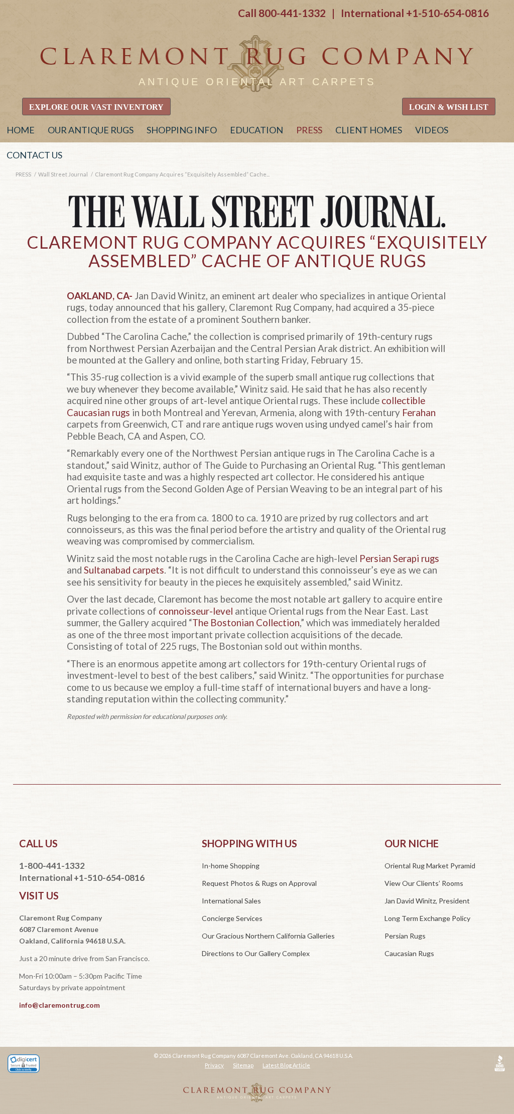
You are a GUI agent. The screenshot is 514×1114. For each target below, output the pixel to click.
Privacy (214, 1065)
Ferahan (419, 412)
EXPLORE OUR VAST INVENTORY (96, 107)
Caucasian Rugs (409, 953)
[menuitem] (20, 129)
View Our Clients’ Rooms (423, 883)
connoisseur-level (196, 611)
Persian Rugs (405, 936)
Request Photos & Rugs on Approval (259, 883)
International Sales (231, 900)
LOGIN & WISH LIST (448, 107)
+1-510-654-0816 (447, 13)
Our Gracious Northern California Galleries (268, 936)
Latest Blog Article (286, 1065)
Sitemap (243, 1065)
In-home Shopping (231, 865)
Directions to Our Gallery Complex (256, 953)
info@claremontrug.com (59, 1005)
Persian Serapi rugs (399, 558)
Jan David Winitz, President (427, 900)
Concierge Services (232, 918)
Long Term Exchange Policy (427, 918)
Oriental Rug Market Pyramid (429, 865)
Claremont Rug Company (257, 64)
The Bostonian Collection (246, 622)
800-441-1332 (292, 13)
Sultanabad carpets (124, 570)
